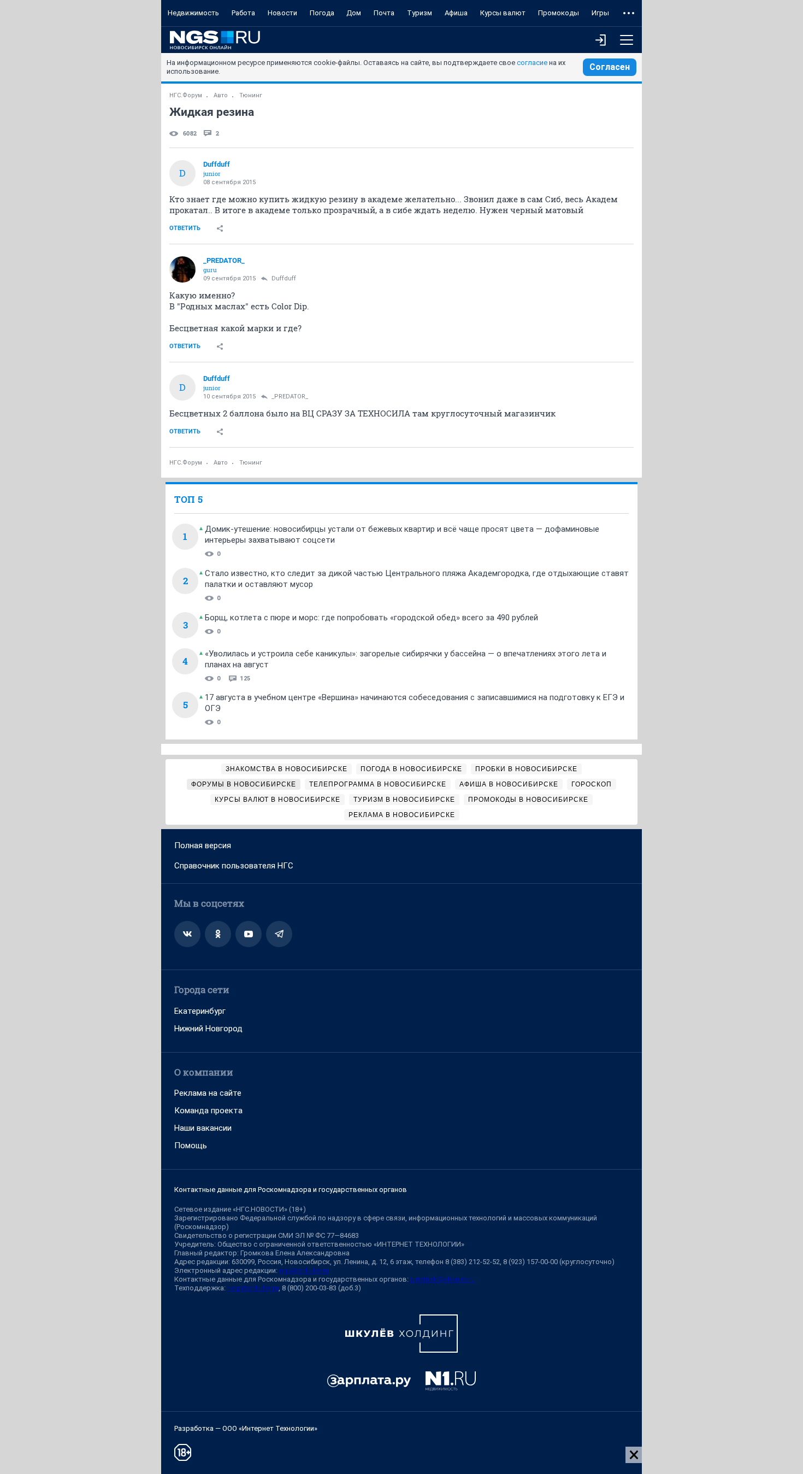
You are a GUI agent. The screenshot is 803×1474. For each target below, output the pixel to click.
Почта (384, 13)
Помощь (190, 1145)
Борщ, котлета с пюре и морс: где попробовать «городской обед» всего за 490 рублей (371, 618)
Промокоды (558, 13)
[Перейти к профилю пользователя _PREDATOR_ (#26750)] (182, 269)
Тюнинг (250, 95)
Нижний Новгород (208, 1028)
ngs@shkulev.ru (304, 1270)
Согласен (609, 67)
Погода (322, 13)
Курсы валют (503, 13)
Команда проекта (208, 1110)
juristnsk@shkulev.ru (442, 1279)
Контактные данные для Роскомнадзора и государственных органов (290, 1189)
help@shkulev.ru (253, 1288)
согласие (532, 62)
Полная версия (202, 845)
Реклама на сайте (207, 1093)
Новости (282, 13)
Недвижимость (193, 13)
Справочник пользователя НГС (233, 866)
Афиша (456, 13)
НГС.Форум (185, 95)
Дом (353, 13)
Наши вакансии (203, 1128)
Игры (600, 13)
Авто (221, 95)
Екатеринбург (200, 1011)
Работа (243, 13)
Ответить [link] (184, 228)
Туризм (419, 13)
